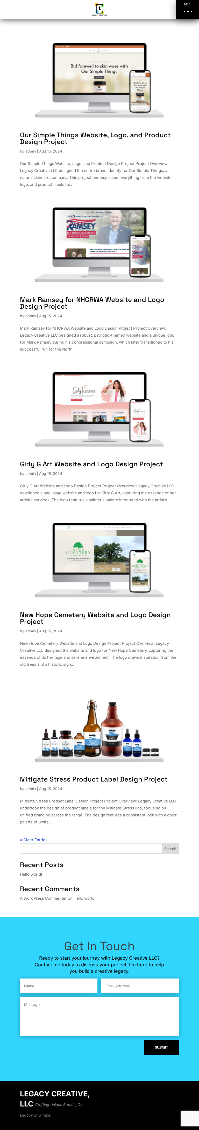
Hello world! (31, 874)
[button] (187, 9)
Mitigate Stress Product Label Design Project (94, 779)
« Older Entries (33, 839)
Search (170, 848)
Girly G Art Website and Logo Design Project (91, 464)
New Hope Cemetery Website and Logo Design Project (95, 618)
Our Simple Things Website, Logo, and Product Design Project (95, 138)
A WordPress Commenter (43, 898)
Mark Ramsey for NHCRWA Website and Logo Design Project (92, 303)
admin (30, 151)
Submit (161, 1047)
